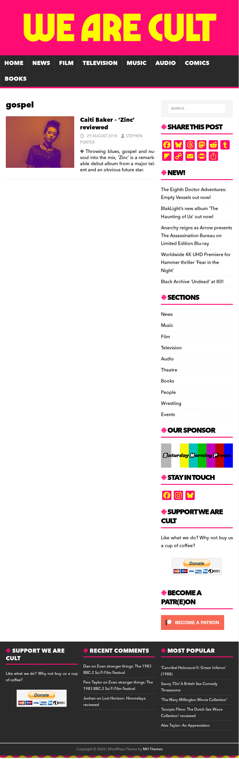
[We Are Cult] (119, 51)
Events (168, 415)
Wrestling (171, 403)
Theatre (169, 370)
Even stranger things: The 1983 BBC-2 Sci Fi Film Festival (117, 669)
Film (66, 63)
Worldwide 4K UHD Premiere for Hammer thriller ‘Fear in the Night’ (196, 262)
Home (13, 63)
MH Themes (152, 749)
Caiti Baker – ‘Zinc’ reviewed (107, 124)
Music (136, 63)
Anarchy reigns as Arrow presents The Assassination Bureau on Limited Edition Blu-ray (196, 236)
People (168, 392)
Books (15, 79)
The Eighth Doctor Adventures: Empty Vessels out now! (193, 194)
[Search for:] (196, 108)
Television (100, 63)
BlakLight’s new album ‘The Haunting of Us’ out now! (189, 213)
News (41, 63)
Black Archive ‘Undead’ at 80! (192, 282)
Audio (165, 63)
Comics (197, 63)
